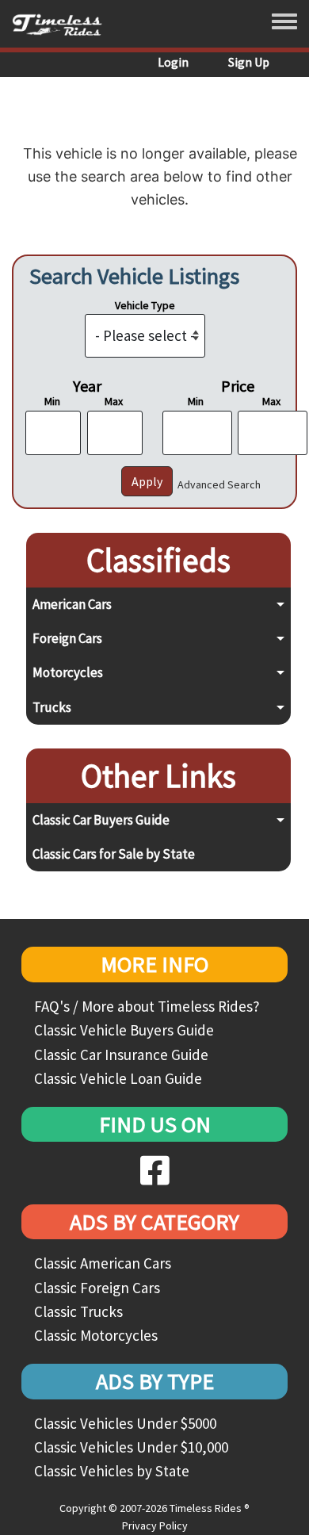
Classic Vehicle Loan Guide (118, 1078)
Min (52, 401)
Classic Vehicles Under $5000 (125, 1423)
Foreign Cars (67, 638)
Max (114, 401)
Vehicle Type (145, 305)
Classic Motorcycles (96, 1335)
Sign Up (248, 62)
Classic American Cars (102, 1263)
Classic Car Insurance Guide (121, 1054)
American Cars (72, 604)
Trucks (51, 707)
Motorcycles (67, 672)
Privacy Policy (155, 1525)
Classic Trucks (78, 1311)
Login (173, 62)
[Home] (63, 24)
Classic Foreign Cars (97, 1287)
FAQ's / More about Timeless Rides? (147, 1006)
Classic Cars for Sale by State (113, 854)
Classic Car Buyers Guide (101, 820)
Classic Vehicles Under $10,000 (131, 1447)
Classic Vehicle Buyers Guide (124, 1029)
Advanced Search (219, 484)
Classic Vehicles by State (111, 1470)
